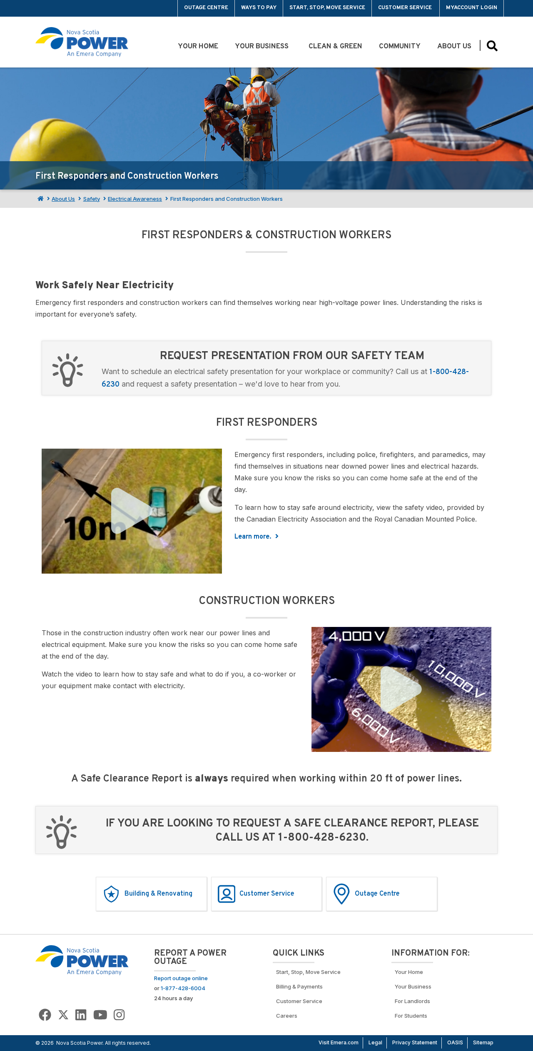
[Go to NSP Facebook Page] (45, 1015)
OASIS (455, 1042)
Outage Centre (206, 8)
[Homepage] (39, 198)
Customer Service (405, 8)
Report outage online (181, 978)
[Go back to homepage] (54, 8)
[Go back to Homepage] (82, 959)
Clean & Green (335, 46)
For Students (411, 1015)
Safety (91, 198)
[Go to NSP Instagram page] (119, 1015)
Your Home (198, 46)
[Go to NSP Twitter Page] (63, 1015)
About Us (454, 46)
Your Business (263, 46)
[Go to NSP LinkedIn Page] (81, 1015)
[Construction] (401, 689)
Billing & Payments (299, 986)
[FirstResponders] (132, 511)
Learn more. (253, 537)
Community (400, 46)
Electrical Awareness (135, 198)
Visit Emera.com (339, 1042)
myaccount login (471, 8)
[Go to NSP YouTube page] (100, 1015)
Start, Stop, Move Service (327, 8)
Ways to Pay (258, 8)
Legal (375, 1042)
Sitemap (483, 1042)
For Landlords (412, 1001)
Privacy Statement (414, 1042)
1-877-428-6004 (183, 988)
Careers (286, 1015)
